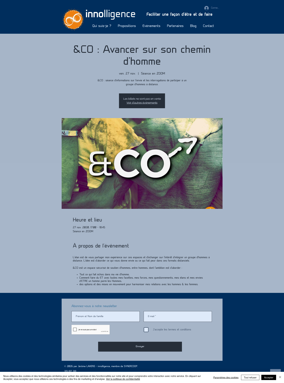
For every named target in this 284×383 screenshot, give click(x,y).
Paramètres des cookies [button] (225, 377)
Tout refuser (250, 377)
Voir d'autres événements (142, 102)
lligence (110, 15)
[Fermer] (280, 377)
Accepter (268, 377)
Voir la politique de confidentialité (123, 379)
